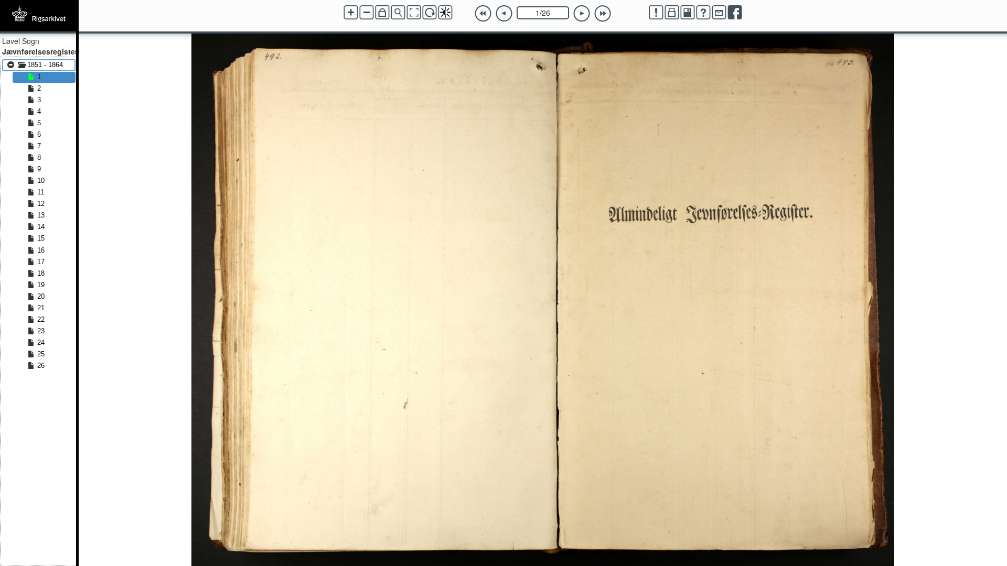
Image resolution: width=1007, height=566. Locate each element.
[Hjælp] (703, 12)
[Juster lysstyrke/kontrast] (445, 12)
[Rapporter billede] (656, 12)
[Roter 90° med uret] (429, 12)
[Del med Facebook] (734, 12)
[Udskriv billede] (672, 12)
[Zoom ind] (351, 12)
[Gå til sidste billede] (602, 13)
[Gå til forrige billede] (504, 13)
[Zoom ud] (366, 12)
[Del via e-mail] (719, 12)
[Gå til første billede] (483, 13)
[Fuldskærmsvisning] (413, 12)
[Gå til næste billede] (581, 13)
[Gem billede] (687, 12)
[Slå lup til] (398, 12)
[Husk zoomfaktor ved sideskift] (382, 12)
